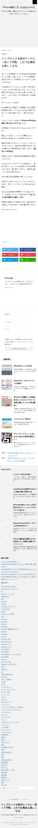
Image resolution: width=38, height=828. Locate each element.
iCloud (3, 611)
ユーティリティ (6, 730)
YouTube (4, 677)
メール (8, 322)
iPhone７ (4, 659)
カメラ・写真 (5, 692)
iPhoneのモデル (6, 642)
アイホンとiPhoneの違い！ (23, 474)
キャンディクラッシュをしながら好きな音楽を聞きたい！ (24, 436)
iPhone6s (4, 634)
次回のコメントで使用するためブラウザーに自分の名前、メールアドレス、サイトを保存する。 (19, 341)
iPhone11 (4, 621)
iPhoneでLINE (5, 639)
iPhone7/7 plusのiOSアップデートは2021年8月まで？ (19, 574)
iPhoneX (4, 636)
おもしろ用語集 (6, 679)
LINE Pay (4, 669)
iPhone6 (4, 631)
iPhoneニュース (6, 647)
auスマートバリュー (8, 594)
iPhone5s (4, 626)
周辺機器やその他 (7, 747)
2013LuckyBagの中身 (8, 586)
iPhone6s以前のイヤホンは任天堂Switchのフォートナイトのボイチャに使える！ (24, 507)
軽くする (4, 767)
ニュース (4, 714)
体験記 (3, 737)
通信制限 (4, 772)
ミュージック (5, 725)
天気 (2, 750)
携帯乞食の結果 (6, 752)
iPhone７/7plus (6, 662)
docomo (3, 601)
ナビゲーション (6, 712)
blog (2, 599)
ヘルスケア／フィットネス (10, 722)
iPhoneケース (5, 644)
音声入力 (4, 785)
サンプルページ (25, 799)
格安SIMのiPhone (7, 760)
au (2, 591)
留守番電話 (4, 762)
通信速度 (4, 775)
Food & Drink (5, 609)
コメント (9, 287)
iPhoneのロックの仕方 (23, 366)
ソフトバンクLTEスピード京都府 (12, 707)
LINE (2, 667)
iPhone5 (4, 624)
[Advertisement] (19, 31)
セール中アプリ (6, 702)
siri (2, 672)
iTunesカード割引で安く (9, 664)
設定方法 (4, 765)
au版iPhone (5, 596)
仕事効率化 (4, 735)
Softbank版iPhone (7, 674)
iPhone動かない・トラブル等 (10, 654)
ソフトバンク (5, 704)
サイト (7, 329)
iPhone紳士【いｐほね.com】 (19, 7)
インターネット (6, 687)
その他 (3, 682)
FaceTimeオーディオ (8, 606)
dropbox (4, 604)
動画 (2, 745)
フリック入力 (5, 717)
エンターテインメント (8, 689)
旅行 (2, 757)
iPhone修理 (5, 652)
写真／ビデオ (5, 742)
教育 (2, 755)
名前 (7, 314)
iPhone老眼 (5, 657)
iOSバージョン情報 (7, 614)
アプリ (3, 684)
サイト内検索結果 (13, 799)
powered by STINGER (22, 824)
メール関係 (4, 727)
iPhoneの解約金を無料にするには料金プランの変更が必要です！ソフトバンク (25, 541)
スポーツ (4, 699)
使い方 (5, 241)
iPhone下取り (5, 649)
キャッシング (5, 694)
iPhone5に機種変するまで (9, 629)
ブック (3, 719)
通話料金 (4, 777)
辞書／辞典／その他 (7, 770)
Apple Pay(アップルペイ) (9, 589)
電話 (2, 782)
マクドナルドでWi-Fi (22, 419)
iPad (2, 616)
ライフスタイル (6, 732)
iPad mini (4, 619)
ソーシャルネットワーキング (10, 709)
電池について (5, 780)
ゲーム (3, 697)
